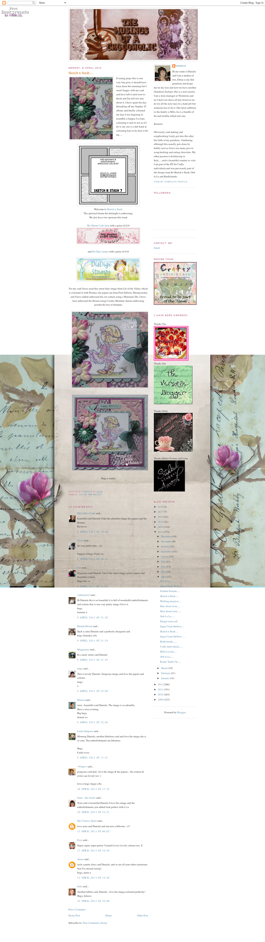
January (165, 678)
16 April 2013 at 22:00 (93, 901)
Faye (79, 840)
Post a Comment (77, 909)
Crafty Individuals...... (171, 646)
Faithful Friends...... (170, 591)
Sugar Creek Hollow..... (172, 586)
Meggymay (83, 649)
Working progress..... (170, 601)
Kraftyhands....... (168, 641)
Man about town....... (170, 611)
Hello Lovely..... (168, 651)
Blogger (181, 712)
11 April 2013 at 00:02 (93, 831)
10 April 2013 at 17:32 (93, 789)
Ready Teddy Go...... (170, 661)
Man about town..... (170, 606)
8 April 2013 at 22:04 (92, 722)
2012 (161, 684)
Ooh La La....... (167, 616)
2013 (161, 532)
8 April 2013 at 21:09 (92, 586)
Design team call (169, 621)
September (167, 551)
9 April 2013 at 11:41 (92, 757)
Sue (79, 567)
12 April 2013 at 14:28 (93, 877)
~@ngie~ (82, 766)
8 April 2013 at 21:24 (92, 640)
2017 (161, 511)
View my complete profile (171, 182)
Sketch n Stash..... (169, 631)
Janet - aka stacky (86, 797)
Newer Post (74, 915)
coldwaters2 (83, 595)
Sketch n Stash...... (169, 596)
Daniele (181, 66)
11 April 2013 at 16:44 (93, 850)
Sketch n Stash (114, 209)
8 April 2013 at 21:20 (92, 617)
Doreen (81, 700)
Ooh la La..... (166, 581)
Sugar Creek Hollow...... (172, 626)
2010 (161, 694)
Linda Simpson (85, 731)
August (165, 556)
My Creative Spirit (87, 820)
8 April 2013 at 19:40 (92, 531)
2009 (161, 699)
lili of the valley (90, 494)
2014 (161, 527)
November (166, 541)
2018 (161, 506)
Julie (79, 886)
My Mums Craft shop (98, 225)
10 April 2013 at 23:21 (93, 812)
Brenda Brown (84, 626)
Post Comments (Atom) (95, 923)
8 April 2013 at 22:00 (92, 691)
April (164, 576)
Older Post (142, 915)
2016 (161, 516)
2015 (161, 521)
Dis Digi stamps (100, 251)
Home (109, 915)
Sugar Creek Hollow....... (172, 636)
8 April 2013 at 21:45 (92, 659)
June (163, 566)
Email (157, 248)
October (165, 546)
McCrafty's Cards (86, 513)
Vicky (80, 540)
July (163, 561)
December (166, 536)
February (166, 673)
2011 (161, 689)
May (163, 571)
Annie (80, 859)
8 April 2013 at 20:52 (92, 559)
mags (80, 668)
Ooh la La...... (167, 656)
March (164, 668)
